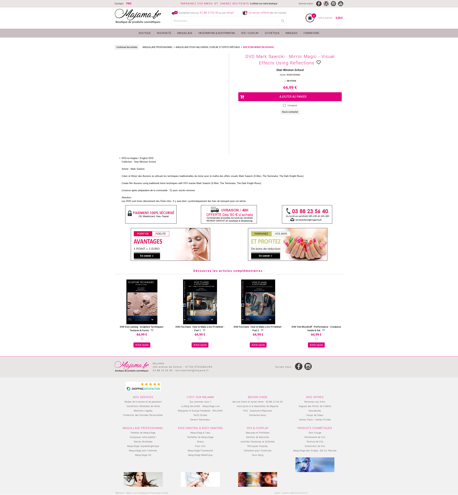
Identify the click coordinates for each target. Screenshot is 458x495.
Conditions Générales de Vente (143, 406)
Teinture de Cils (314, 441)
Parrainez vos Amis (314, 402)
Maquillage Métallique (200, 455)
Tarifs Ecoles (200, 415)
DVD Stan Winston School (258, 47)
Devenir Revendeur (200, 419)
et (200, 3)
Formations (311, 33)
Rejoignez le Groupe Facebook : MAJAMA (200, 411)
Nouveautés (315, 411)
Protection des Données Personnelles (143, 415)
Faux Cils (200, 446)
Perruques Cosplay (257, 446)
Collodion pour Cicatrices (258, 450)
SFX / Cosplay (250, 33)
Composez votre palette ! (143, 437)
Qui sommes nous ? (200, 402)
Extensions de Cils (315, 446)
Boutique (145, 33)
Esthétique (272, 33)
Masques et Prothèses (258, 433)
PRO (128, 3)
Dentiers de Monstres (257, 437)
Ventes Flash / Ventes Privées (315, 419)
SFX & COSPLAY (258, 428)
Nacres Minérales (143, 441)
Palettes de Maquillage (143, 433)
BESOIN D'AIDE (257, 397)
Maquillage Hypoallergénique (143, 446)
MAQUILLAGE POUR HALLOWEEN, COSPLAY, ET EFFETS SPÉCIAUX (208, 47)
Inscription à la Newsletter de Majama (257, 406)
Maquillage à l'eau (200, 433)
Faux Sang (258, 455)
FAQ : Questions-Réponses (257, 411)
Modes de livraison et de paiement (143, 402)
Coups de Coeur (314, 415)
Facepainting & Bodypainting (217, 33)
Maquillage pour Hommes (143, 450)
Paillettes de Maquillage (200, 437)
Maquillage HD (143, 455)
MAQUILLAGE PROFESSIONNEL (158, 47)
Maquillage (185, 33)
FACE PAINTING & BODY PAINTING (200, 428)
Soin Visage (315, 433)
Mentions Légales (143, 411)
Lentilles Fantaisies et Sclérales (258, 441)
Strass (200, 441)
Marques (292, 33)
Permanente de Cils (314, 437)
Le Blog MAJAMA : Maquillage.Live (200, 406)
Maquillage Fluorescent (200, 450)
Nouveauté (164, 33)
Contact (118, 3)
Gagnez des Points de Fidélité (315, 406)
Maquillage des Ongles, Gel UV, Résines (315, 450)
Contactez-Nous (257, 415)
